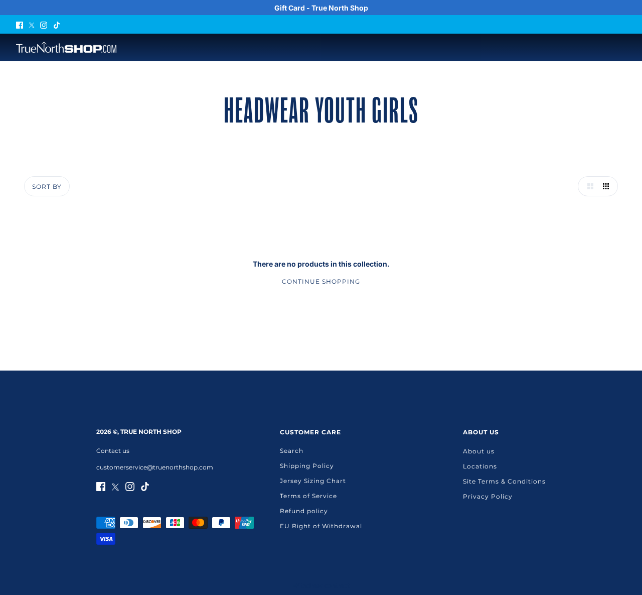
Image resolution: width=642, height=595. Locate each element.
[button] (588, 186)
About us (479, 451)
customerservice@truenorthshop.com (154, 467)
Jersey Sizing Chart (313, 481)
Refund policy (304, 511)
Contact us (112, 450)
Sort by (47, 186)
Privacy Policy (488, 496)
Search (291, 450)
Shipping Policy (307, 465)
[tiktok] (56, 24)
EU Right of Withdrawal (321, 526)
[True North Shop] (66, 47)
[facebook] (19, 24)
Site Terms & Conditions (504, 481)
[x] (31, 24)
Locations (480, 466)
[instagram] (43, 24)
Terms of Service (308, 496)
